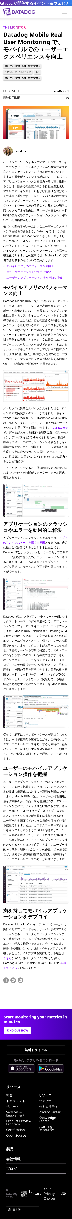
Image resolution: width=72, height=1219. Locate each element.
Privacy (35, 1193)
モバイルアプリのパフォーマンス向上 (30, 266)
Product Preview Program (18, 1122)
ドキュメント (15, 1100)
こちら (7, 958)
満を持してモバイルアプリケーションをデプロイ (35, 913)
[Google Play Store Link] (50, 1069)
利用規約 (24, 1193)
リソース (45, 1095)
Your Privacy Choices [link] (50, 1194)
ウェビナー (47, 1100)
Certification (15, 1129)
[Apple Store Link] (22, 1069)
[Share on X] (6, 980)
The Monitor (14, 27)
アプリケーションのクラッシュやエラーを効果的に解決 (35, 526)
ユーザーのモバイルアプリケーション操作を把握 (35, 771)
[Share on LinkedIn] (20, 980)
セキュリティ (48, 1106)
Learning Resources (47, 1128)
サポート (12, 1106)
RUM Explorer (60, 427)
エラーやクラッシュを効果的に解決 (28, 272)
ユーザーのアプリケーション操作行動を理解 (34, 278)
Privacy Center (50, 1112)
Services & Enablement (15, 1113)
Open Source (16, 1135)
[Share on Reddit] (13, 980)
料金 (9, 1095)
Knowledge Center (47, 1119)
